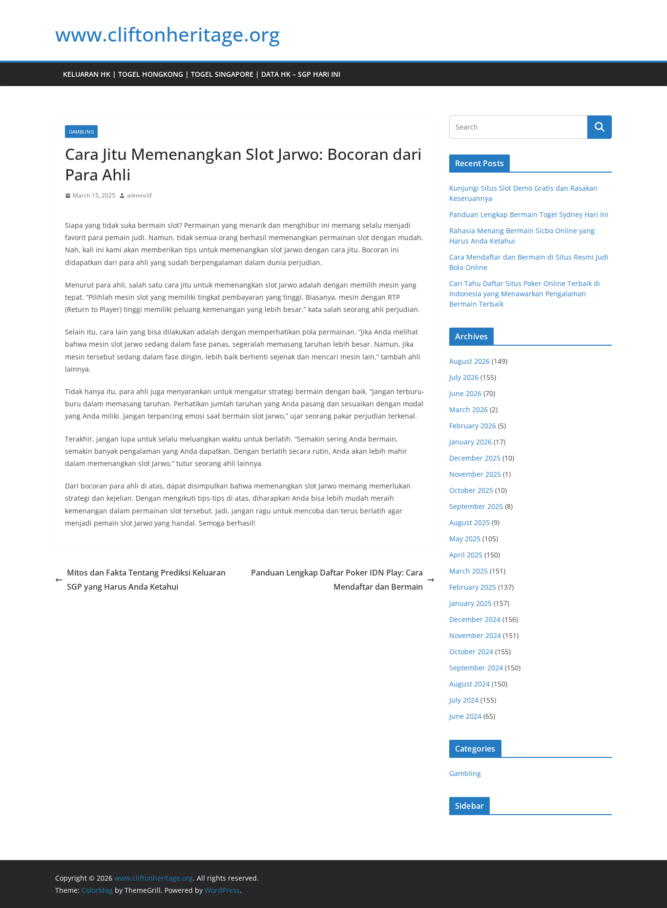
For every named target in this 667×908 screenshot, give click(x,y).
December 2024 (474, 619)
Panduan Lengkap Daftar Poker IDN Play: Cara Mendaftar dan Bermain (337, 579)
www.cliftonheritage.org (167, 34)
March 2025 (468, 571)
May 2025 (464, 538)
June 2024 (465, 716)
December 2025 (474, 458)
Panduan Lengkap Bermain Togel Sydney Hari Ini (528, 214)
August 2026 (469, 361)
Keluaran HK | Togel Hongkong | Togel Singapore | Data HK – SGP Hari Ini (201, 74)
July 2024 (464, 700)
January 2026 (470, 441)
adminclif (139, 195)
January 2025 (470, 603)
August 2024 (469, 683)
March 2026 (468, 409)
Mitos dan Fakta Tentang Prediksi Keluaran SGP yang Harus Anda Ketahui (146, 579)
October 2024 (471, 651)
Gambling (81, 131)
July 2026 (464, 377)
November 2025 (475, 474)
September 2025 (476, 506)
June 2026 (465, 393)
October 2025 (471, 490)
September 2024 (476, 667)
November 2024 (475, 635)
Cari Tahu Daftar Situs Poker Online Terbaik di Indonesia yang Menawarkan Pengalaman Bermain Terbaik (524, 294)
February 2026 (472, 425)
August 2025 (469, 522)
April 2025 (465, 554)
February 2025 (472, 587)
